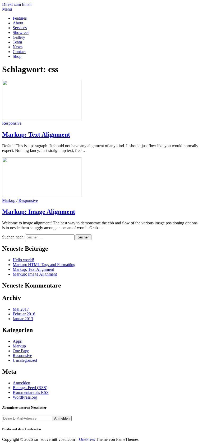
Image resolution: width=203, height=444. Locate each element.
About (18, 23)
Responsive (11, 123)
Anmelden (21, 383)
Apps (17, 341)
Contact (19, 51)
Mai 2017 (21, 309)
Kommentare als (31, 392)
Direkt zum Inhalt (16, 4)
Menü (7, 9)
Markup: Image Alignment (38, 211)
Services (20, 27)
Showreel (21, 32)
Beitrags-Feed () (30, 387)
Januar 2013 (23, 318)
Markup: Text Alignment (36, 134)
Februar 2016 (24, 314)
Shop (17, 56)
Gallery (19, 37)
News (17, 47)
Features (20, 18)
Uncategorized (25, 360)
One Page (21, 351)
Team (17, 42)
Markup (8, 200)
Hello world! (23, 260)
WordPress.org (25, 397)
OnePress (87, 439)
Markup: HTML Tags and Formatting (44, 264)
